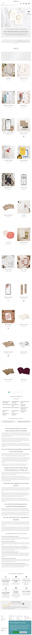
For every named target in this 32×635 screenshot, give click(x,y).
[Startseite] (16, 1)
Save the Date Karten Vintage (15, 405)
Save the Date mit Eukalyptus (6, 414)
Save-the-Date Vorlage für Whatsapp (15, 402)
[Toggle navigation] (3, 3)
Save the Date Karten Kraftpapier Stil (24, 408)
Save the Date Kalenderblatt (23, 405)
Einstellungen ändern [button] (23, 632)
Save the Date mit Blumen (6, 411)
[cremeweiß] (23, 82)
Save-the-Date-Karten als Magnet (25, 402)
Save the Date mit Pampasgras (15, 414)
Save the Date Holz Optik (7, 407)
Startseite (2, 5)
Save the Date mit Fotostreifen (24, 411)
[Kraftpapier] (23, 136)
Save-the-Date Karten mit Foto (15, 411)
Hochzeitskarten (7, 5)
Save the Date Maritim (15, 407)
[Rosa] (8, 328)
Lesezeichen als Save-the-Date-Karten (6, 402)
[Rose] (8, 301)
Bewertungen (20, 603)
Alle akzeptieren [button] (16, 632)
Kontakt (2, 620)
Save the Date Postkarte (7, 404)
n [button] (20, 3)
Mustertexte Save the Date (8, 421)
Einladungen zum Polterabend (23, 421)
